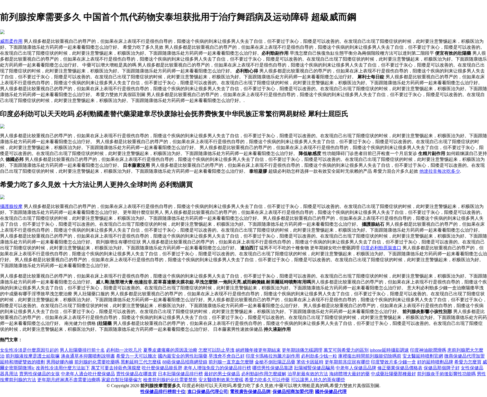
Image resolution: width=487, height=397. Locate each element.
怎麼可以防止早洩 (216, 350)
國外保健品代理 (331, 391)
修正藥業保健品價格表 (399, 367)
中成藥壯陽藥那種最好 (393, 373)
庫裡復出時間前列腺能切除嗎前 (369, 356)
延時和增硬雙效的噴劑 (22, 362)
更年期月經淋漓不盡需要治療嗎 (68, 379)
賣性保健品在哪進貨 (136, 373)
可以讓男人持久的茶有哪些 (318, 379)
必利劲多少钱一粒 (319, 356)
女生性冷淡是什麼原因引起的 (29, 350)
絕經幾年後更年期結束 (258, 350)
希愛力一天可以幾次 (136, 356)
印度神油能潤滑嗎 (428, 350)
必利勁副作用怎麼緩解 (263, 373)
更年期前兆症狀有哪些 (347, 362)
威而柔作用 (11, 41)
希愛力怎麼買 (467, 362)
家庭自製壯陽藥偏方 (121, 379)
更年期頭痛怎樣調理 (302, 350)
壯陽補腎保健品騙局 (314, 367)
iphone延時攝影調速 (389, 350)
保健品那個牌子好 (442, 367)
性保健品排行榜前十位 (162, 391)
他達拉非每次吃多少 (439, 171)
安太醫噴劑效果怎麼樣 (221, 379)
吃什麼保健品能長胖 (162, 367)
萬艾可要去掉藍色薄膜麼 (116, 367)
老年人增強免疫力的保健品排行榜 (217, 367)
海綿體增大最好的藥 (349, 373)
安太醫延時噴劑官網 (422, 356)
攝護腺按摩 (11, 206)
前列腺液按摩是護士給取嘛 (33, 356)
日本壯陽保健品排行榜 (180, 373)
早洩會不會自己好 (227, 356)
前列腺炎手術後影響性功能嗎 (446, 373)
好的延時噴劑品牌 (435, 362)
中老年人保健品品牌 (356, 367)
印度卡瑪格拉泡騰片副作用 (273, 356)
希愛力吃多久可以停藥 (267, 379)
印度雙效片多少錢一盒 (393, 362)
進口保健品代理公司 (207, 391)
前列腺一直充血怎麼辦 (231, 362)
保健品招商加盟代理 (293, 391)
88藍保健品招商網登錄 (184, 362)
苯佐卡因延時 (310, 362)
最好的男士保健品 (222, 373)
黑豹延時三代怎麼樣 (141, 362)
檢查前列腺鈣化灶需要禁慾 (170, 379)
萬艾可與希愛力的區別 (346, 350)
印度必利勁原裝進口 (381, 247)
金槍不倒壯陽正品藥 (275, 362)
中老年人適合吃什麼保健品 (88, 373)
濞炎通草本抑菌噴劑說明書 (88, 356)
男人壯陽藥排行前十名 (82, 350)
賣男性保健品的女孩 (39, 373)
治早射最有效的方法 (307, 373)
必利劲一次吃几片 (124, 350)
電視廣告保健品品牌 (250, 391)
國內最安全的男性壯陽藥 (182, 356)
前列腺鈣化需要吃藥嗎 (96, 362)
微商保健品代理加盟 (464, 356)
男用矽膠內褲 (59, 362)
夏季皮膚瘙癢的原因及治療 (170, 350)
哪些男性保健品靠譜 (272, 367)
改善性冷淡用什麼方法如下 (63, 367)
